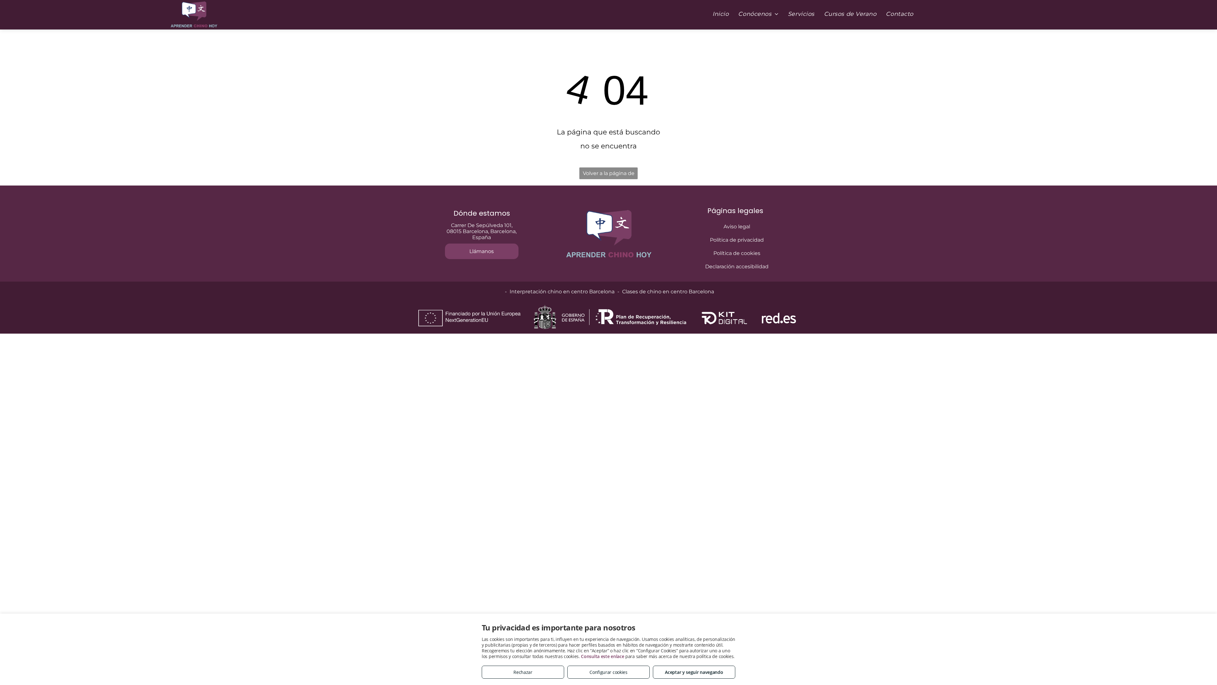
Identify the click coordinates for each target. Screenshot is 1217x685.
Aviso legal (737, 227)
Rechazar (522, 672)
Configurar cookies (608, 672)
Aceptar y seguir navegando (694, 672)
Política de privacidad (737, 240)
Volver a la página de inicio (608, 174)
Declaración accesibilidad (737, 267)
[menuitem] (720, 14)
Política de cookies (736, 253)
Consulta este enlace (602, 656)
